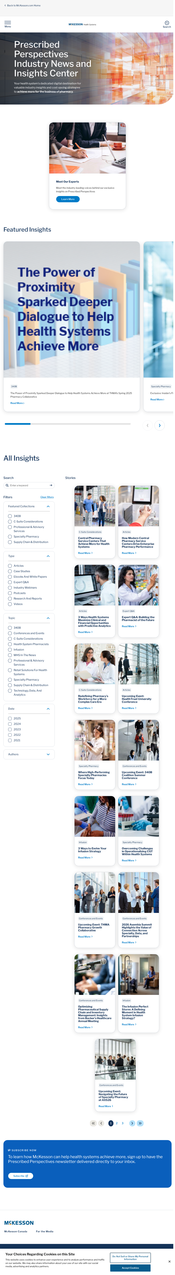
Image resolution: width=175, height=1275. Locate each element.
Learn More (68, 199)
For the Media (45, 1231)
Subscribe (18, 1175)
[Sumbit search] (52, 485)
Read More (16, 403)
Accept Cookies (129, 1267)
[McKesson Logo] (86, 1223)
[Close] (168, 1261)
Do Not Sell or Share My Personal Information (129, 1257)
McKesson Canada (15, 1231)
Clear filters (47, 496)
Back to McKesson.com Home (24, 5)
